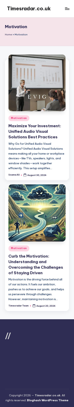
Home (8, 34)
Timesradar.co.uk (29, 8)
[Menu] (67, 8)
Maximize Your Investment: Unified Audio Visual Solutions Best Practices (34, 131)
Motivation (19, 118)
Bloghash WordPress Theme (47, 400)
